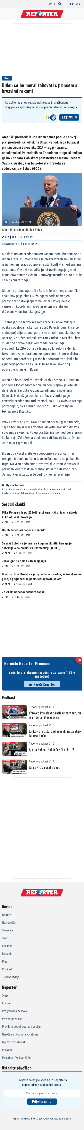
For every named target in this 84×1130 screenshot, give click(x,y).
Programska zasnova (15, 1011)
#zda (5, 489)
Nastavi (67, 117)
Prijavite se (39, 1101)
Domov (6, 915)
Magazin (7, 954)
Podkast (7, 969)
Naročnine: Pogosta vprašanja (20, 1034)
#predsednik (16, 489)
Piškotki (7, 1050)
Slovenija (7, 930)
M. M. (7, 553)
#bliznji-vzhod (32, 489)
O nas (5, 995)
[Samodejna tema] (50, 3)
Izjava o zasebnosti (14, 1042)
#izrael (67, 489)
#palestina (8, 493)
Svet (7, 78)
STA (7, 237)
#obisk (45, 489)
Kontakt (6, 1003)
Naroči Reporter (44, 684)
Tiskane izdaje (11, 977)
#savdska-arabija (24, 493)
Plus (4, 961)
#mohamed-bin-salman (48, 493)
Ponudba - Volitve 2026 (16, 1058)
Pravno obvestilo (12, 1019)
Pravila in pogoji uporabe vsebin (21, 1026)
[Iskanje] (60, 4)
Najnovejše (9, 922)
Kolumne (7, 946)
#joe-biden (56, 489)
